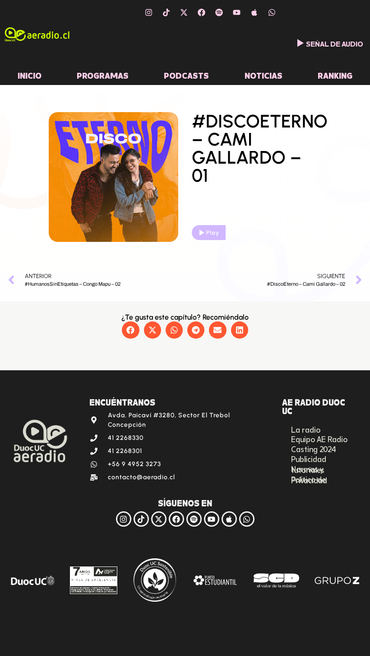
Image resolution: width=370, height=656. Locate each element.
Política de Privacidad (309, 479)
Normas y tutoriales (307, 468)
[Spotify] (219, 12)
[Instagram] (148, 12)
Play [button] (212, 232)
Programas (103, 74)
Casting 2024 (313, 448)
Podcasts (186, 74)
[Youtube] (236, 12)
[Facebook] (201, 12)
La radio (305, 429)
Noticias (263, 74)
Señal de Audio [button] (334, 43)
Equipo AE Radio (319, 439)
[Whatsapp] (271, 12)
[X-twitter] (183, 12)
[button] (130, 330)
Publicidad (308, 458)
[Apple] (254, 12)
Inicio (30, 74)
